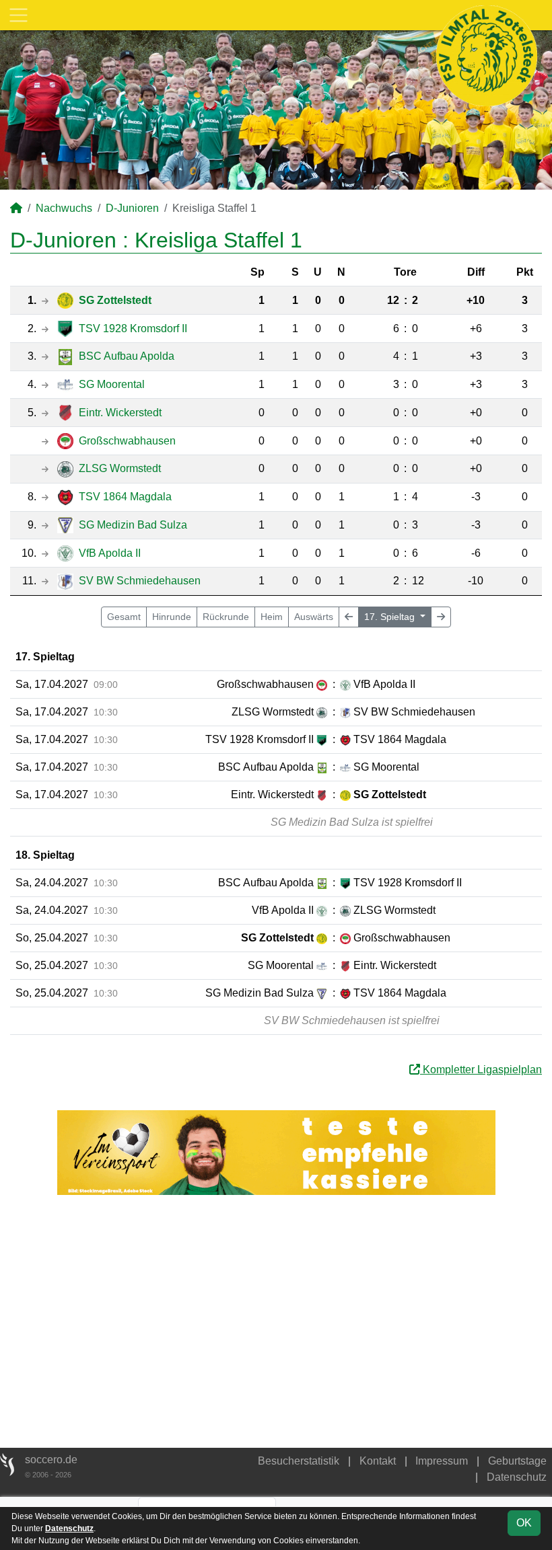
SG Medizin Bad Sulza (133, 525)
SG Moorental (112, 384)
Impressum (441, 1461)
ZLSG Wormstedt (120, 468)
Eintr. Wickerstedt (120, 412)
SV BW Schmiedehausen (140, 580)
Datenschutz (517, 1477)
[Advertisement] (276, 1321)
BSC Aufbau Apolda (126, 356)
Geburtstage (517, 1461)
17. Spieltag (390, 616)
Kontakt (377, 1461)
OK (524, 1522)
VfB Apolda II (110, 553)
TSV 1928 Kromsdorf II (133, 328)
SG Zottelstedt (115, 300)
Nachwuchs (64, 208)
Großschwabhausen (127, 441)
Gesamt (124, 616)
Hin (171, 616)
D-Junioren (132, 208)
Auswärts (313, 616)
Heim (272, 616)
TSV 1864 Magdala (125, 496)
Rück (226, 616)
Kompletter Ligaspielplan (481, 1069)
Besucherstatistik (298, 1461)
